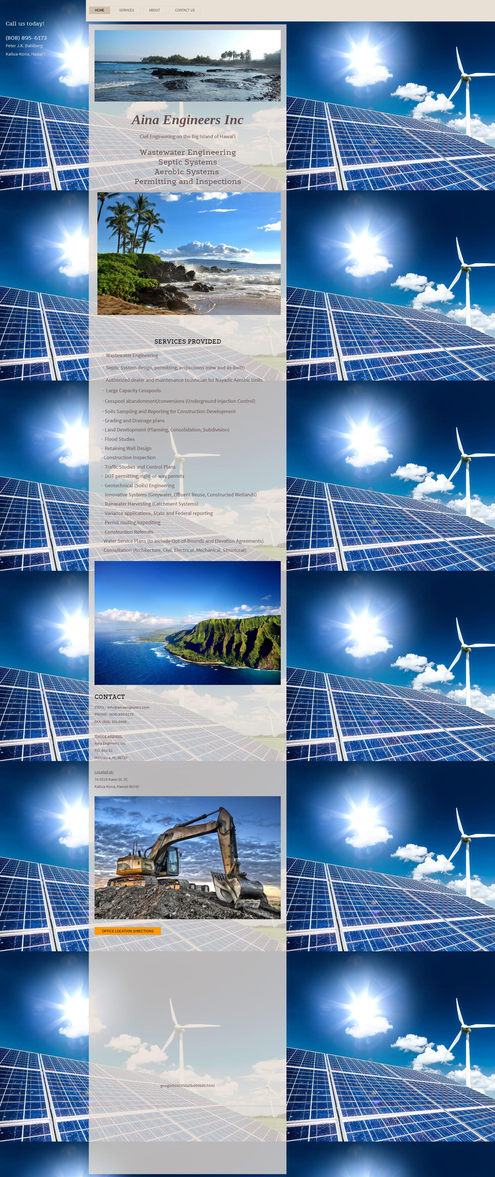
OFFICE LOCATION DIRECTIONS (128, 931)
